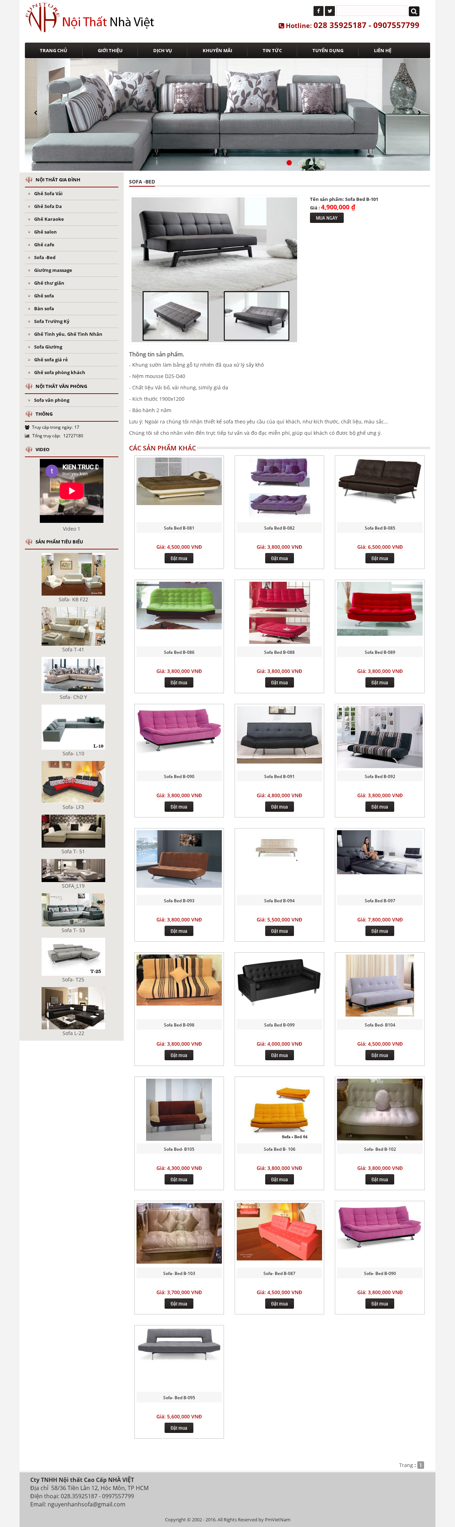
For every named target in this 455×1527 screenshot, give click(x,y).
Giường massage (53, 270)
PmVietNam (277, 1519)
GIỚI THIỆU (110, 50)
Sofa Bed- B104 (380, 1025)
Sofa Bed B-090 (179, 776)
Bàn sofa (44, 308)
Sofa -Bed (44, 257)
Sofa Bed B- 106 (279, 1149)
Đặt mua (179, 558)
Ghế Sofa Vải (48, 193)
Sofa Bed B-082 (279, 528)
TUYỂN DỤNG (327, 50)
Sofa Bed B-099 (279, 1025)
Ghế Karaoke (49, 219)
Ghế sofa (44, 295)
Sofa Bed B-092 (380, 776)
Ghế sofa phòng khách (59, 372)
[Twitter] (330, 11)
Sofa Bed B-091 (279, 776)
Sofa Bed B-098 (179, 1025)
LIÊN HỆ (382, 50)
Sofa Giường (48, 347)
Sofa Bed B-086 (179, 652)
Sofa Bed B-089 (380, 652)
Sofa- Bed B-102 (380, 1149)
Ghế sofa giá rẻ (51, 359)
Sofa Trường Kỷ (51, 321)
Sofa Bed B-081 (179, 528)
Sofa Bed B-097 (380, 901)
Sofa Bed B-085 (380, 528)
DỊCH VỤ (162, 50)
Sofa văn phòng (51, 400)
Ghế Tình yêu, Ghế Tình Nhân (68, 334)
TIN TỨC (272, 50)
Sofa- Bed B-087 (279, 1273)
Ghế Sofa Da (48, 206)
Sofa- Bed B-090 (380, 1273)
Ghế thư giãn (49, 283)
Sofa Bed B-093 (179, 901)
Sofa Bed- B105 (179, 1149)
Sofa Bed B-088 (279, 652)
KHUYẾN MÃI (217, 50)
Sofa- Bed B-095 (179, 1398)
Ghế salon (45, 232)
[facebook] (318, 11)
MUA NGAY (327, 217)
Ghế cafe (44, 244)
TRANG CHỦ (53, 50)
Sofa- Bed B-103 (179, 1273)
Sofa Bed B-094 (279, 901)
